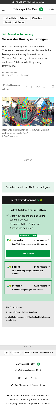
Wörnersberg (37, 18)
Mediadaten (13, 399)
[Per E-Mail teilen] (38, 87)
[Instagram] (20, 378)
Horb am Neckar (10, 18)
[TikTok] (31, 378)
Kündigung (11, 403)
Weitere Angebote (29, 312)
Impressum (34, 403)
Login (51, 9)
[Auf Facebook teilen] (32, 87)
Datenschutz (43, 395)
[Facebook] (36, 378)
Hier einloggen (42, 187)
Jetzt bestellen (28, 254)
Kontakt (23, 403)
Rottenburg (24, 18)
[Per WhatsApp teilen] (44, 87)
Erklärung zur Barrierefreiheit (34, 399)
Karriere (25, 395)
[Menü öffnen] (3, 9)
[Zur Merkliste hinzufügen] (52, 87)
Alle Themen (19, 22)
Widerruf (46, 403)
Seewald (8, 22)
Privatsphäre (13, 395)
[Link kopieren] (26, 87)
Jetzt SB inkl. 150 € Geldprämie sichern (28, 2)
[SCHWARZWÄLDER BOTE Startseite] (28, 9)
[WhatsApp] (25, 378)
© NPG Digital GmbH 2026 (28, 370)
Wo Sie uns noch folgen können (30, 385)
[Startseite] (6, 353)
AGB (33, 395)
